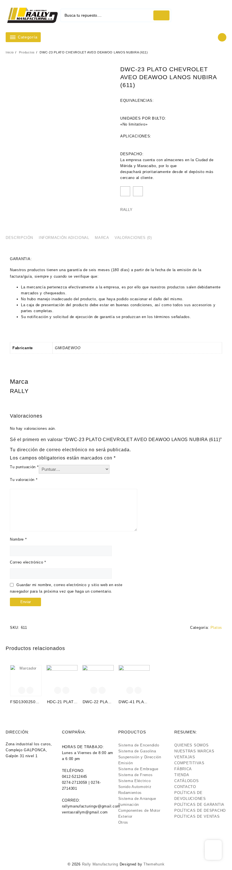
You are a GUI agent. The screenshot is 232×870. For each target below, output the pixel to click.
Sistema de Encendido (138, 745)
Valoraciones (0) (133, 238)
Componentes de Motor (139, 810)
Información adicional (64, 238)
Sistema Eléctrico (134, 781)
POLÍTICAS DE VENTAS (197, 816)
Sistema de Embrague (138, 769)
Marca (102, 238)
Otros (123, 822)
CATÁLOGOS (186, 781)
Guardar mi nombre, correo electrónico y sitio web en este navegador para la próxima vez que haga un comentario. (66, 588)
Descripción (19, 238)
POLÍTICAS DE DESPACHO (200, 810)
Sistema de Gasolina (137, 751)
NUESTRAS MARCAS (194, 751)
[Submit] (161, 15)
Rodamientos (130, 793)
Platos (216, 627)
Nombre (18, 539)
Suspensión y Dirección (139, 757)
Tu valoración (24, 480)
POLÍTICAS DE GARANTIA (199, 804)
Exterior (125, 816)
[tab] (21, 237)
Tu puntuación (24, 467)
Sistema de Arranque (137, 798)
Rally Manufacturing (100, 864)
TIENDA (181, 775)
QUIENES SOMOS (191, 745)
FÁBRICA (183, 769)
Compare (138, 191)
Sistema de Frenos (135, 775)
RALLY (126, 210)
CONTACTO (185, 787)
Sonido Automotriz (135, 787)
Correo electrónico (28, 562)
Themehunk (153, 864)
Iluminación (128, 804)
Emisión (125, 763)
